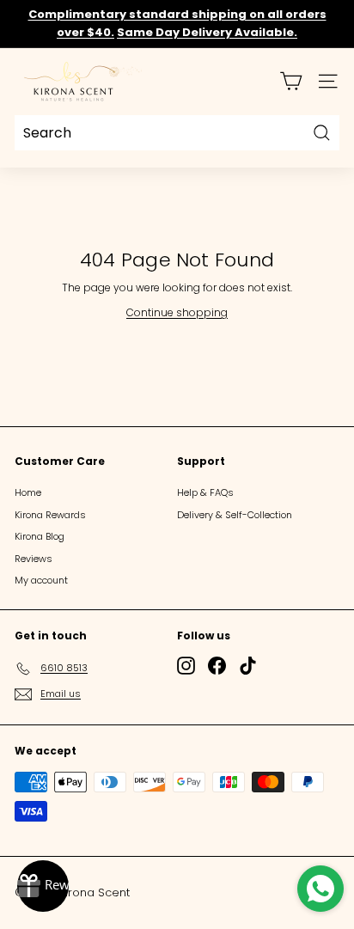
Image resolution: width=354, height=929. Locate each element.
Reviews (33, 558)
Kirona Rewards (50, 515)
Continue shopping (177, 312)
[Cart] (291, 81)
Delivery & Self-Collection (234, 515)
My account (41, 580)
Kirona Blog (39, 536)
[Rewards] (43, 886)
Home (28, 492)
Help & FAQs (205, 492)
